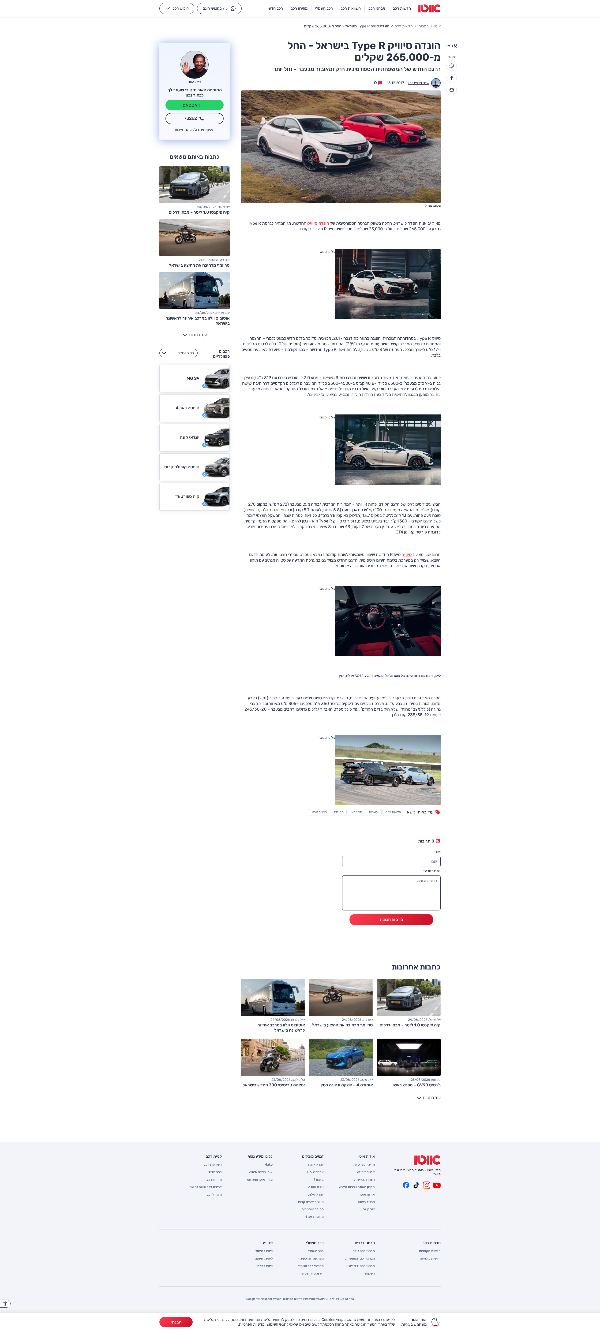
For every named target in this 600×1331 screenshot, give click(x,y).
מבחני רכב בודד (364, 1251)
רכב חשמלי (316, 1251)
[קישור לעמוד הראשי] (429, 8)
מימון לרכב (214, 1195)
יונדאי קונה (316, 1165)
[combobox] (178, 353)
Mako (268, 1165)
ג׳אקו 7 (319, 1180)
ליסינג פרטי (264, 1266)
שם (437, 852)
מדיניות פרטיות (364, 1165)
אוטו (437, 26)
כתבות (423, 26)
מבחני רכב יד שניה (362, 1266)
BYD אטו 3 (316, 1187)
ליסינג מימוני (264, 1251)
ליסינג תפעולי (263, 1258)
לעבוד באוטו (366, 1202)
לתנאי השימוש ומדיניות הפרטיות (263, 1324)
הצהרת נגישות (364, 1180)
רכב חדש (215, 1172)
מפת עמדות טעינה (311, 1258)
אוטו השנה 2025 (261, 1172)
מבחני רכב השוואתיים (360, 1258)
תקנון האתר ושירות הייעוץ (357, 1187)
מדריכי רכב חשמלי (311, 1266)
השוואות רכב (213, 1165)
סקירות (339, 812)
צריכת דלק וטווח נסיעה (206, 1187)
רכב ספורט (319, 812)
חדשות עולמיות (430, 1258)
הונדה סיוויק (318, 223)
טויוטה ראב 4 (314, 1217)
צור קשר (369, 1209)
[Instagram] (426, 1185)
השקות (370, 1273)
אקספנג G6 (315, 1172)
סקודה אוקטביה (313, 1209)
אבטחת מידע (366, 1172)
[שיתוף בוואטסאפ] (451, 65)
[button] (219, 8)
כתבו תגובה (432, 871)
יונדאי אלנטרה (314, 1195)
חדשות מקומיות (430, 1251)
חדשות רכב (404, 26)
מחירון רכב (214, 1180)
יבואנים (374, 812)
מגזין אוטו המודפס (260, 1180)
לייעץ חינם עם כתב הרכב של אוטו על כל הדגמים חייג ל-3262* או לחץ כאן (390, 676)
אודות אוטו (367, 1195)
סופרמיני (356, 812)
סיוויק (406, 554)
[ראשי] (427, 1160)
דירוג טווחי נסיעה (312, 1273)
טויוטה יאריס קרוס (311, 1202)
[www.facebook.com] (406, 1185)
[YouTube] (437, 1185)
